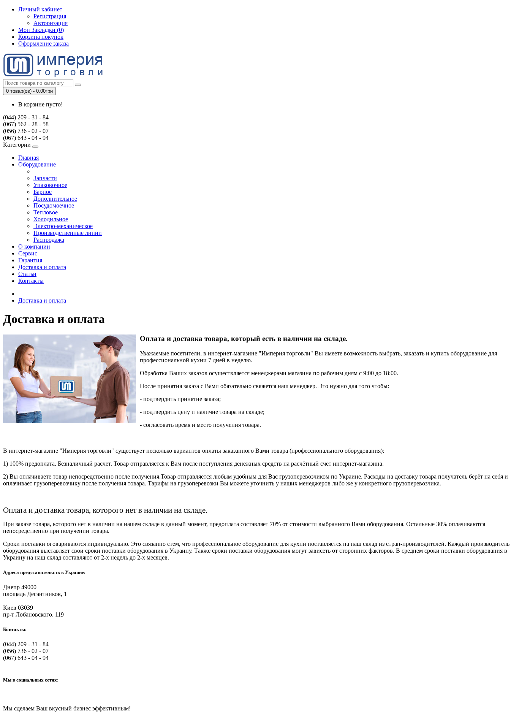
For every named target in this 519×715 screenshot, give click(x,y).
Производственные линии (67, 233)
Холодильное (50, 219)
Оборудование (37, 164)
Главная (28, 157)
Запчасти (45, 178)
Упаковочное (50, 185)
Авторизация (50, 23)
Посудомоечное (53, 205)
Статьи (27, 274)
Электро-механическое (63, 226)
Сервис (27, 253)
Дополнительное (55, 198)
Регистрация (49, 16)
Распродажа (48, 239)
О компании (34, 246)
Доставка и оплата (42, 267)
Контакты (31, 280)
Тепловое (45, 212)
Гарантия (30, 260)
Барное (42, 192)
